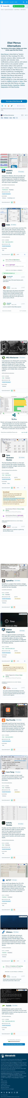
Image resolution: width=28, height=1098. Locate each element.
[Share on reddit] (8, 106)
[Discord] (1, 1092)
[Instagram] (14, 1092)
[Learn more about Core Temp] (3, 772)
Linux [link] (11, 118)
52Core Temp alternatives (7, 782)
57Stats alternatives (6, 237)
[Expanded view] (22, 115)
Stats (21, 81)
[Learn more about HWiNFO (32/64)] (3, 170)
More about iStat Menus (13, 101)
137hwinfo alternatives (6, 1016)
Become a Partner (5, 1087)
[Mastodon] (6, 1092)
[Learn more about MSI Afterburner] (3, 357)
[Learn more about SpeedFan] (3, 581)
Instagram (3, 1076)
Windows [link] (6, 118)
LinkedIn (9, 1076)
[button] (21, 172)
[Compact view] (23, 115)
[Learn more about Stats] (3, 225)
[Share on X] (5, 106)
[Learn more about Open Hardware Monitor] (3, 455)
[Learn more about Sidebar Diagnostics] (3, 629)
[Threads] (12, 1092)
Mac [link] (2, 118)
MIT (12, 241)
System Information (6, 193)
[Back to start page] (2, 2)
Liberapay (16, 1077)
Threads (20, 1074)
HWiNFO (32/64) (6, 77)
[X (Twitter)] (4, 1092)
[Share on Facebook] (2, 106)
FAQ (2, 1079)
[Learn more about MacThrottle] (3, 720)
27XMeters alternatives (6, 947)
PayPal (21, 1077)
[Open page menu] (26, 2)
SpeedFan (16, 85)
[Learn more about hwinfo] (3, 1006)
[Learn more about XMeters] (3, 932)
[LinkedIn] (17, 1092)
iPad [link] (14, 118)
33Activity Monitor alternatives (8, 840)
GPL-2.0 (12, 1021)
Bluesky (16, 1074)
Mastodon (11, 1074)
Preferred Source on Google (7, 1089)
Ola (10, 1062)
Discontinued (6, 492)
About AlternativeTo (5, 1085)
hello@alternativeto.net (6, 1073)
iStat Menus (4, 54)
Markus (15, 1062)
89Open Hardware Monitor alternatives (9, 470)
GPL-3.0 (12, 648)
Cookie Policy (4, 1084)
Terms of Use (4, 1081)
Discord (17, 1073)
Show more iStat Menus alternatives (14, 1044)
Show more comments (6, 310)
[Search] (24, 2)
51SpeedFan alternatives (7, 589)
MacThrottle (15, 87)
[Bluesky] (9, 1092)
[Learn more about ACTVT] (3, 880)
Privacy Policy (4, 1082)
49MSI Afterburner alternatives (8, 373)
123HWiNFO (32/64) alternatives (8, 184)
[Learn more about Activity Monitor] (3, 823)
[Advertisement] (14, 25)
